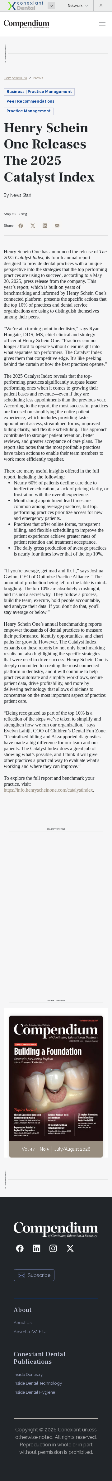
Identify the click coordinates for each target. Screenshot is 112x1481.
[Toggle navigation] (102, 24)
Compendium (15, 78)
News (38, 78)
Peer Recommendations (30, 101)
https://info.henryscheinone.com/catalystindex (48, 790)
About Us (22, 1322)
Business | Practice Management (39, 92)
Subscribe (39, 1275)
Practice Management (29, 111)
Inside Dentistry (28, 1374)
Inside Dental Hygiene (34, 1392)
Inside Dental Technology (38, 1383)
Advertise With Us (30, 1331)
